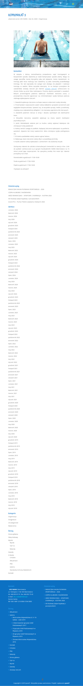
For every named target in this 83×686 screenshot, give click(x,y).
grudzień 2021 (13, 365)
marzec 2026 (12, 216)
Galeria (12, 567)
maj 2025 (11, 247)
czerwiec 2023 (13, 313)
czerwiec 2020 (13, 421)
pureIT (67, 683)
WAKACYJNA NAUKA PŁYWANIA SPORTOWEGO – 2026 (26, 189)
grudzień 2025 (13, 225)
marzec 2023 (12, 322)
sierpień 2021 (13, 378)
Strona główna (13, 534)
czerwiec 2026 (13, 210)
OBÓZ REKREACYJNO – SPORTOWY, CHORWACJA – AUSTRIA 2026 (30, 196)
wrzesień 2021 (13, 375)
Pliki (11, 564)
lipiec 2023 (12, 309)
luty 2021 (11, 396)
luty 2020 (11, 434)
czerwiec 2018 (13, 493)
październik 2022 (14, 337)
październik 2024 (14, 266)
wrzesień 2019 (13, 449)
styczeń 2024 (12, 294)
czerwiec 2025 (13, 244)
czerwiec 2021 (13, 384)
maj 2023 (11, 316)
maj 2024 (11, 281)
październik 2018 (14, 480)
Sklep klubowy (13, 537)
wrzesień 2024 (13, 269)
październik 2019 (14, 446)
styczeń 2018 (12, 508)
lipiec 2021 (12, 381)
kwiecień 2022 (13, 353)
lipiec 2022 (12, 344)
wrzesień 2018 (13, 483)
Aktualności (14, 561)
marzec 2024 (12, 288)
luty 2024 (11, 291)
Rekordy (12, 549)
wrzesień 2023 (13, 306)
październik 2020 (14, 409)
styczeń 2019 (12, 471)
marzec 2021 (12, 393)
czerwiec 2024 (13, 278)
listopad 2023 (12, 300)
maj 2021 (11, 387)
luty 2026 (11, 219)
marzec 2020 (12, 431)
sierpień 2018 (13, 486)
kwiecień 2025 (13, 250)
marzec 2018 (12, 502)
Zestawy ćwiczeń (15, 670)
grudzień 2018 (13, 474)
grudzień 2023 (13, 297)
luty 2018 (11, 505)
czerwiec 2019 (13, 455)
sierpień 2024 (13, 272)
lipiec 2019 (12, 452)
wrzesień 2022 (13, 340)
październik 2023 (14, 303)
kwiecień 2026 (13, 213)
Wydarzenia (12, 526)
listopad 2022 (12, 334)
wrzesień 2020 (13, 412)
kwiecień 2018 (13, 499)
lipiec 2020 (12, 418)
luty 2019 (11, 468)
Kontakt (10, 573)
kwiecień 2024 (13, 284)
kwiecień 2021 (13, 390)
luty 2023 (11, 325)
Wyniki (10, 540)
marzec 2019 (12, 465)
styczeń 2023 (12, 328)
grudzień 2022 (13, 331)
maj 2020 (11, 424)
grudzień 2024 (13, 260)
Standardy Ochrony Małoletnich (20, 570)
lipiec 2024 (12, 275)
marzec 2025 (12, 254)
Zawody (10, 552)
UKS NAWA (23, 19)
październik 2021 (14, 372)
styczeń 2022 (12, 362)
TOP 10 (12, 546)
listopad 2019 (12, 443)
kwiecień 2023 (13, 319)
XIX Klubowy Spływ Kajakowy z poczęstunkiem (23, 199)
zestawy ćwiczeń (51, 89)
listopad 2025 (12, 229)
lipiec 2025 (12, 241)
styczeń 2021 (12, 400)
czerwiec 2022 (13, 347)
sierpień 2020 (13, 415)
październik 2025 (14, 232)
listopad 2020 (12, 406)
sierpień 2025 (13, 238)
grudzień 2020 (13, 403)
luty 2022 (11, 359)
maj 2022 (11, 350)
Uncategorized (13, 523)
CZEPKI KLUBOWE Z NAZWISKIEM (19, 192)
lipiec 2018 (12, 490)
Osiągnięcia (12, 520)
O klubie (11, 555)
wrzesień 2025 (13, 235)
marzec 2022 (12, 356)
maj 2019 (11, 459)
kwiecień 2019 (13, 462)
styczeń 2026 (12, 222)
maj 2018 (11, 496)
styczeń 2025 (12, 257)
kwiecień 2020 (13, 427)
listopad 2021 (12, 368)
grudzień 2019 (13, 440)
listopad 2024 (12, 263)
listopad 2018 (12, 477)
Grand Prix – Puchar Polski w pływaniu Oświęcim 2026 (26, 202)
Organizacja (43, 19)
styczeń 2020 (12, 437)
